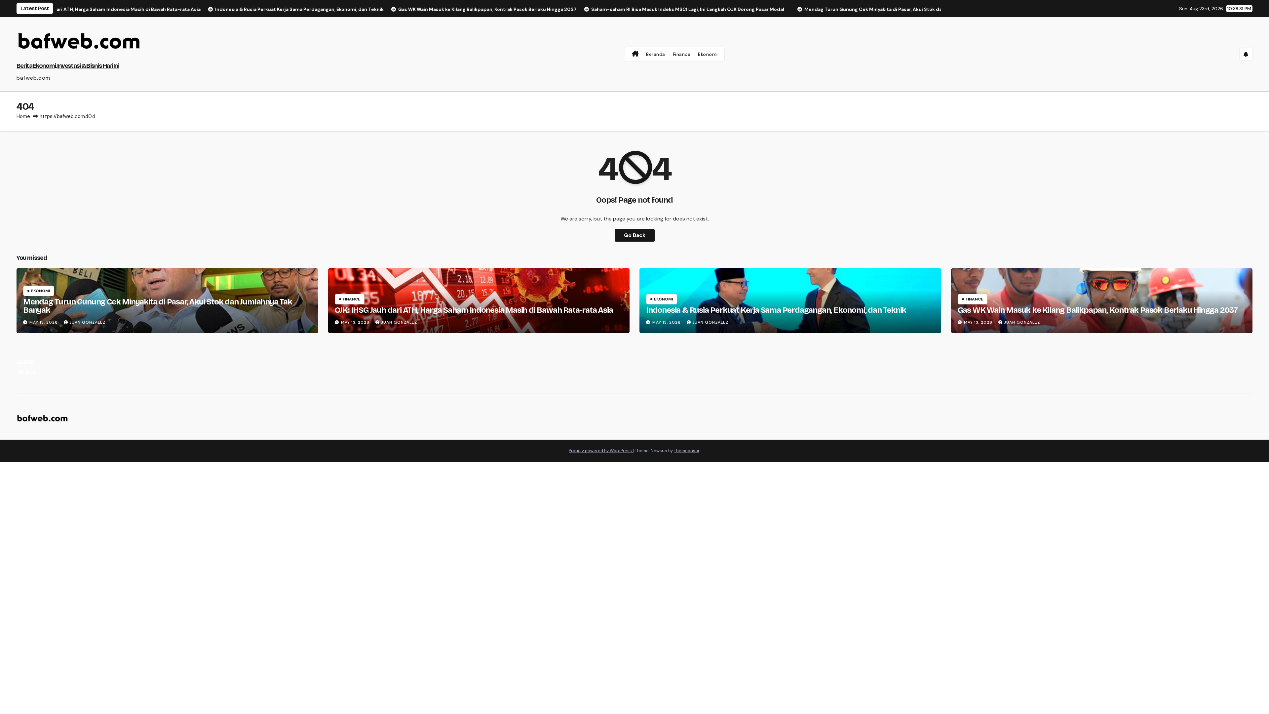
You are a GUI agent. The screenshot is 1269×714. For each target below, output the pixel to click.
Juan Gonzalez (87, 322)
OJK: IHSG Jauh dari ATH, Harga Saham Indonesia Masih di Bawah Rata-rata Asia (474, 310)
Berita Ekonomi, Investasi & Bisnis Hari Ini (68, 65)
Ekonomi (708, 54)
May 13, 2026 (44, 322)
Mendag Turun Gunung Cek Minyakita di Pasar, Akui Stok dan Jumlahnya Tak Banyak (157, 306)
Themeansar (686, 451)
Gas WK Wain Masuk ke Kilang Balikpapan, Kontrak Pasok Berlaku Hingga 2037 (1098, 310)
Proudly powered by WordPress (601, 451)
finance (351, 299)
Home (23, 116)
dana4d (26, 371)
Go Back (634, 235)
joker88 (25, 361)
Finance (682, 54)
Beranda (655, 54)
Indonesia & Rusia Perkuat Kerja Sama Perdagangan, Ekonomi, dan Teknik (776, 310)
